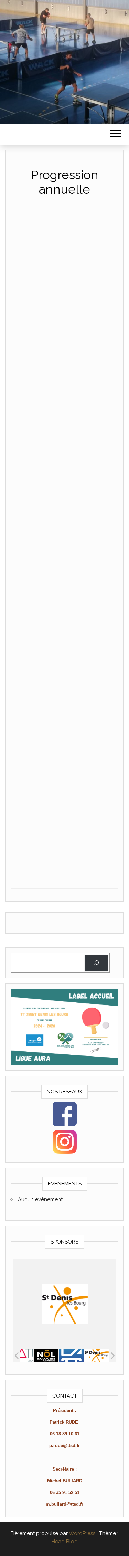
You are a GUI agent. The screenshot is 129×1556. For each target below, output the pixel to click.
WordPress (82, 1533)
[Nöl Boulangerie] (21, 1355)
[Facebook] (65, 1114)
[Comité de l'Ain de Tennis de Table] (46, 1355)
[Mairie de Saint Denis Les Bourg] (71, 1355)
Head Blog (65, 1541)
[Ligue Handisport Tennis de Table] (96, 1355)
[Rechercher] (96, 963)
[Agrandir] (109, 998)
